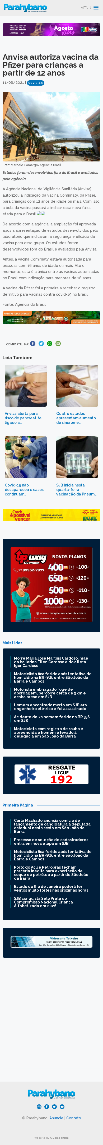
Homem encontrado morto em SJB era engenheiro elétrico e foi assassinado (50, 707)
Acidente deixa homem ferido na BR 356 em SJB (52, 718)
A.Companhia (59, 1137)
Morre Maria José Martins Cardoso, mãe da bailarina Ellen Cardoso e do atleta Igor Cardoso (51, 661)
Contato (73, 1118)
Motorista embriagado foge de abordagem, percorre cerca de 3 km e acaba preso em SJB (50, 693)
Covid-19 (35, 83)
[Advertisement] (51, 1017)
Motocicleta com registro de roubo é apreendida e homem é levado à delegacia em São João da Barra (48, 732)
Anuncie (56, 1118)
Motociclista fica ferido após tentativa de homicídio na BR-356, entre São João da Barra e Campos (53, 677)
